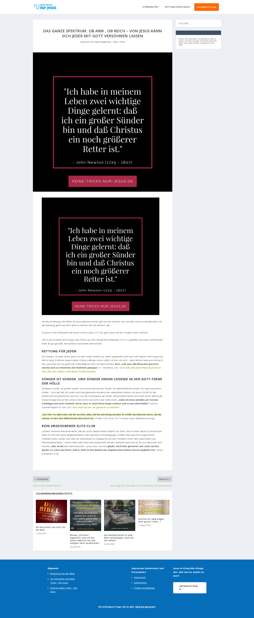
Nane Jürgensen (103, 41)
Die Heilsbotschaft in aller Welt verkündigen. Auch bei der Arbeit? (119, 538)
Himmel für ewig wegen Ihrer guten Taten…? (151, 520)
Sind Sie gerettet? (145, 606)
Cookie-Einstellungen (144, 587)
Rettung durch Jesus (177, 7)
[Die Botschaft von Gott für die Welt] (51, 511)
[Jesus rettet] (100, 314)
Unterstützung (206, 7)
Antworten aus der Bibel (62, 573)
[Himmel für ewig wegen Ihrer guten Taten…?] (153, 507)
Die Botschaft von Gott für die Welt (51, 528)
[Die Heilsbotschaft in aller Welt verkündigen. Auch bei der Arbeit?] (119, 515)
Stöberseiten (150, 7)
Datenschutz (140, 582)
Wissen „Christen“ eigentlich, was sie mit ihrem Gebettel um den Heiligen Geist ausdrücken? (85, 539)
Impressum (140, 577)
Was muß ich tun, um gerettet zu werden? (96, 407)
